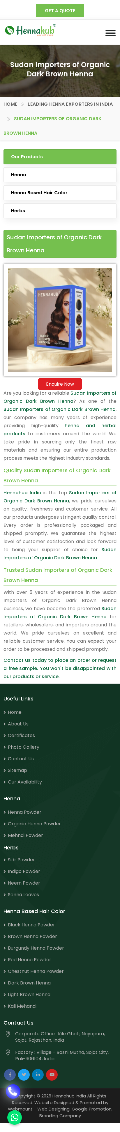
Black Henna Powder (31, 924)
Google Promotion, (92, 1109)
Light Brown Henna (29, 994)
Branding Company (60, 1116)
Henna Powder (24, 812)
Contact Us (21, 758)
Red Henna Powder (29, 959)
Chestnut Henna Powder (36, 971)
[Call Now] (13, 1095)
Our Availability (25, 782)
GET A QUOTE (60, 11)
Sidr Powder (21, 859)
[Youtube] (52, 1075)
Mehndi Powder (25, 835)
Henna (18, 174)
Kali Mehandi (22, 1006)
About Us (18, 723)
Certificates (21, 735)
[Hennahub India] (30, 30)
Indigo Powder (24, 871)
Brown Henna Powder (32, 936)
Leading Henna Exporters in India (70, 104)
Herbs (18, 210)
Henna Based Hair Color (39, 192)
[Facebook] (10, 1075)
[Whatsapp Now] (14, 1117)
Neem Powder (24, 883)
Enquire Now (60, 384)
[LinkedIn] (38, 1075)
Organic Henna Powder (34, 823)
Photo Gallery (23, 747)
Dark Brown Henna (29, 983)
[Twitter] (24, 1075)
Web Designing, (53, 1109)
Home (10, 104)
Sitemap (17, 770)
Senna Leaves (23, 894)
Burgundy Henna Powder (36, 948)
